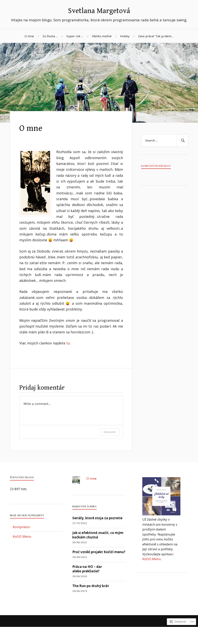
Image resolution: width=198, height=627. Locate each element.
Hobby (125, 36)
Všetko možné (102, 36)
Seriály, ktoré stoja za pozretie (97, 518)
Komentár (110, 432)
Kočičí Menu (22, 536)
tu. (68, 343)
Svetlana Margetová (99, 11)
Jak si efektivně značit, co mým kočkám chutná (97, 535)
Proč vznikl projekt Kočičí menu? (98, 552)
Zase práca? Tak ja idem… (155, 36)
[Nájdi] (182, 140)
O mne (29, 36)
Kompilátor (21, 527)
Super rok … (74, 36)
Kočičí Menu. (152, 559)
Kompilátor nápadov (156, 165)
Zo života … (50, 36)
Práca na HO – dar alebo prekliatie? (87, 569)
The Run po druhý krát (90, 586)
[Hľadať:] (164, 140)
